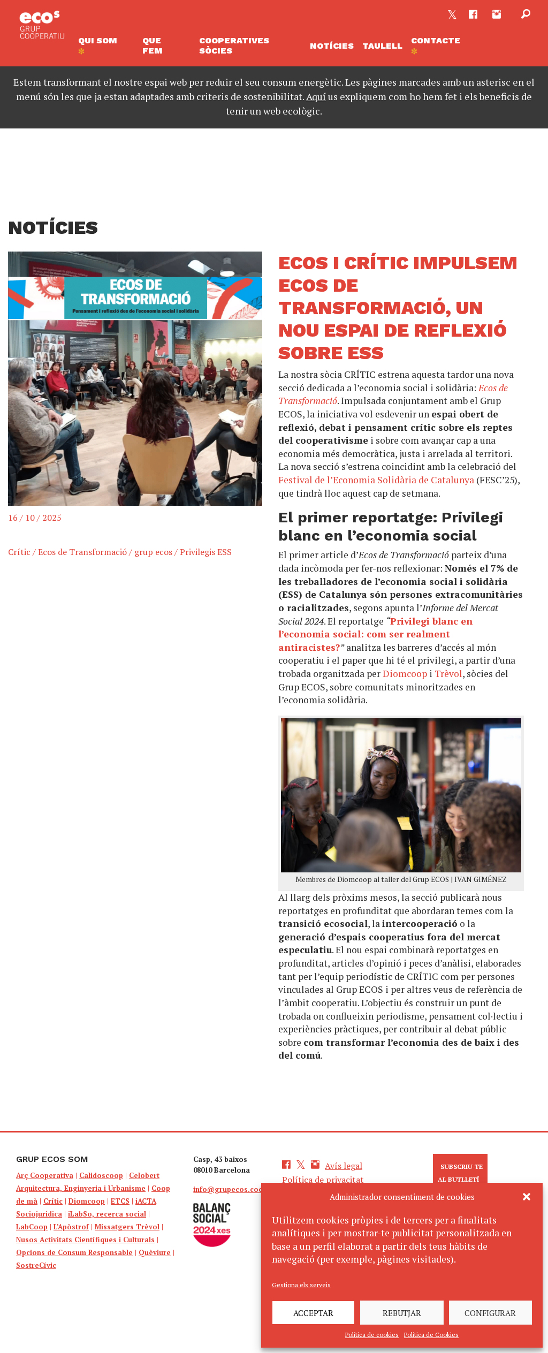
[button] (526, 1196)
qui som (97, 40)
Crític (19, 552)
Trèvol (448, 673)
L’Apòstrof (71, 1227)
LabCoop (32, 1227)
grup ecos (153, 552)
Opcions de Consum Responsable (74, 1252)
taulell (382, 46)
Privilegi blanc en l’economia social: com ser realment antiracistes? (375, 634)
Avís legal (343, 1166)
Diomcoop (405, 673)
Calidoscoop (101, 1175)
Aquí (316, 96)
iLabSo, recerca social (107, 1214)
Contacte (435, 40)
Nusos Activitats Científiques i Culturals (85, 1239)
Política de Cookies (431, 1335)
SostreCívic (36, 1265)
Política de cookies (372, 1335)
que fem (152, 45)
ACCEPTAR (313, 1313)
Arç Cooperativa (44, 1175)
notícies (332, 46)
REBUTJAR (402, 1313)
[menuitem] (106, 45)
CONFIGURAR (490, 1313)
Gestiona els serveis (301, 1285)
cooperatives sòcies (234, 45)
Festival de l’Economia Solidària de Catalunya (376, 480)
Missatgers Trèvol (127, 1227)
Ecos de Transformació (82, 552)
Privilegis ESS (206, 552)
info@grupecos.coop (230, 1189)
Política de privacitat (323, 1179)
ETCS (120, 1201)
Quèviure (155, 1252)
